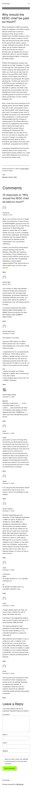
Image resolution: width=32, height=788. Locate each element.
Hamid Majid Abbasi (9, 395)
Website (5, 751)
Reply (4, 272)
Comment (6, 714)
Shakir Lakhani (8, 509)
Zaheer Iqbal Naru (9, 331)
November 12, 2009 (8, 397)
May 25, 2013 (7, 284)
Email (5, 743)
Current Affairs (24, 168)
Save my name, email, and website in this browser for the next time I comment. (16, 761)
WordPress (19, 784)
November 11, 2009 (8, 433)
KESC (15, 177)
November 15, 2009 (8, 333)
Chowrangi (6, 3)
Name (5, 734)
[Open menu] (29, 4)
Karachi (11, 177)
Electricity (5, 177)
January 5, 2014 (7, 215)
